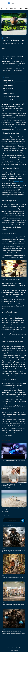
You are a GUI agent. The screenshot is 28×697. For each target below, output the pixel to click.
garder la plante (18, 181)
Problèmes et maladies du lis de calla (11, 96)
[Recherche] (25, 3)
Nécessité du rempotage (8, 99)
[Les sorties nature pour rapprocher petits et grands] (14, 564)
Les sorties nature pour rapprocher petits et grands (13, 578)
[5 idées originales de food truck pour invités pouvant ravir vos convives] (14, 591)
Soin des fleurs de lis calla (8, 93)
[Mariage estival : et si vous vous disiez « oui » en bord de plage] (14, 498)
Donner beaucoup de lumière (9, 83)
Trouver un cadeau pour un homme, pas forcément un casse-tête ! (11, 484)
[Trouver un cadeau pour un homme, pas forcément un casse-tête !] (14, 474)
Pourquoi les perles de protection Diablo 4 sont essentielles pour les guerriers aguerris (13, 632)
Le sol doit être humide (8, 88)
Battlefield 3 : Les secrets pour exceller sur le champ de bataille (13, 551)
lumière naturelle (13, 185)
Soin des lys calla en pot (8, 80)
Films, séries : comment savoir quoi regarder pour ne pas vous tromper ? (13, 461)
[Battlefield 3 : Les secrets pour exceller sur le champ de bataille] (14, 537)
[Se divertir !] (10, 3)
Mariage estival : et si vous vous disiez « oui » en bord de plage (13, 508)
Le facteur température (8, 85)
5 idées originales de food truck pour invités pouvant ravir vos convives (13, 605)
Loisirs (3, 48)
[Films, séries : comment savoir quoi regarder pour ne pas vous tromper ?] (14, 451)
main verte (20, 57)
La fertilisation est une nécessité (10, 91)
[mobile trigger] (2, 3)
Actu (2, 488)
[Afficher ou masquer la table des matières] (17, 77)
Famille (3, 575)
